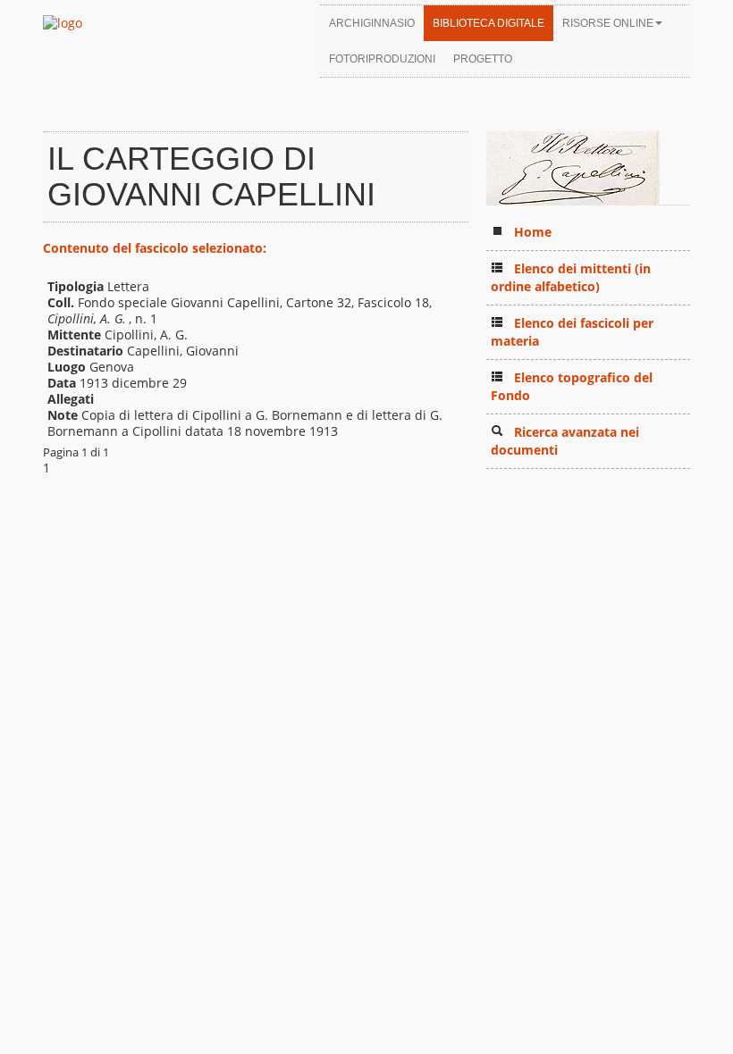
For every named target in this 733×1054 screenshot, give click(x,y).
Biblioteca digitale (488, 23)
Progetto (482, 59)
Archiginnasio (372, 23)
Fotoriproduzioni (382, 59)
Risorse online (607, 23)
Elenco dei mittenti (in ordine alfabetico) (571, 277)
